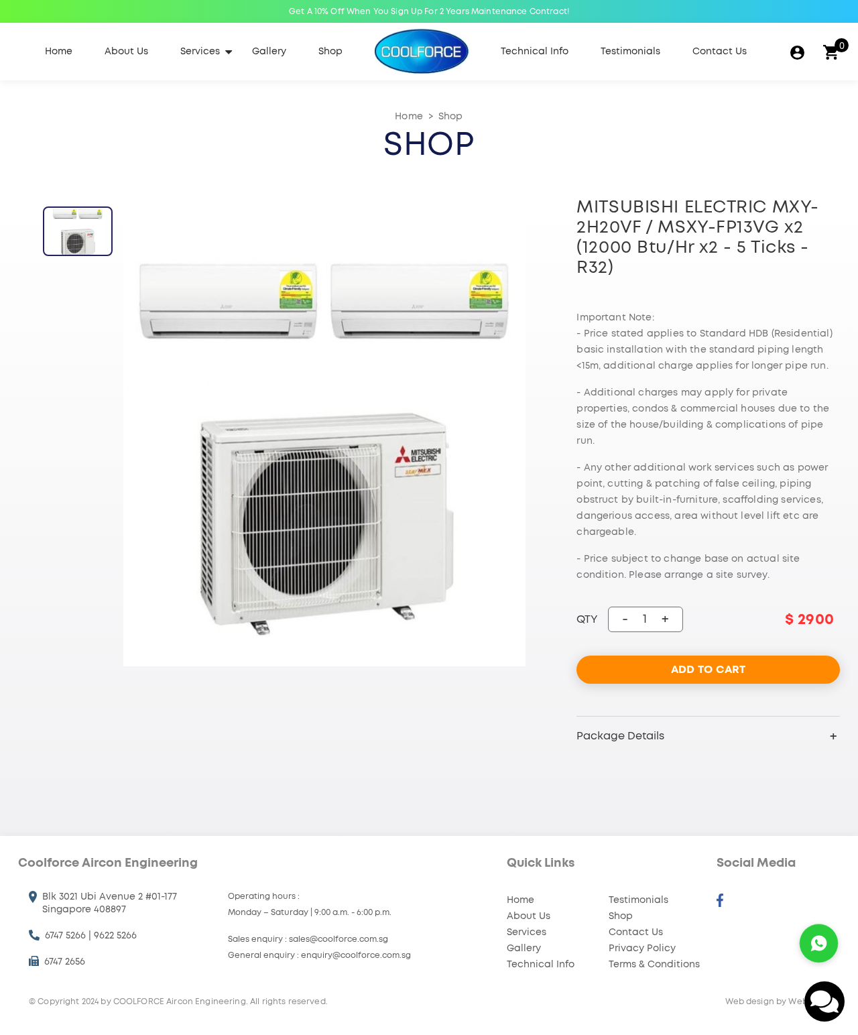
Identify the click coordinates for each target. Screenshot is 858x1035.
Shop (330, 51)
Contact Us (719, 51)
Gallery (269, 51)
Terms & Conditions (654, 964)
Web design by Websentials (783, 1001)
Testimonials (630, 51)
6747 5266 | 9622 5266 (91, 935)
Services (200, 51)
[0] (831, 52)
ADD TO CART (708, 669)
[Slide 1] (78, 231)
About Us (126, 51)
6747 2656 (64, 962)
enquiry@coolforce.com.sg (356, 955)
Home (58, 51)
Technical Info (534, 51)
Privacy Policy (642, 948)
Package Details (620, 736)
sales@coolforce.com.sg (338, 939)
